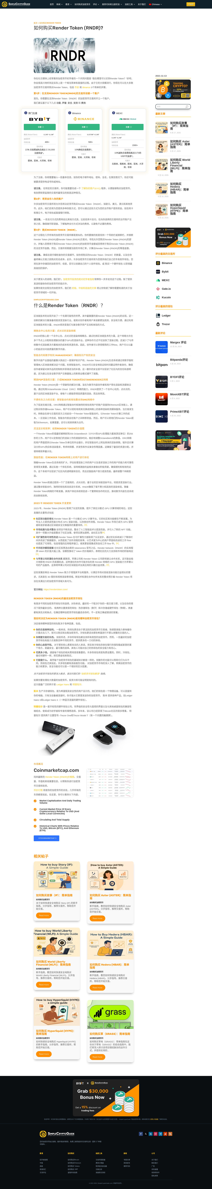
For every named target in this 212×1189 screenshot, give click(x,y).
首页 (52, 4)
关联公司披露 (154, 1119)
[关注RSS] (170, 1134)
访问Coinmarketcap (46, 838)
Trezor (166, 324)
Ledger (166, 315)
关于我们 (142, 4)
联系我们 (155, 1163)
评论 (95, 4)
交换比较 (99, 1169)
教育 (67, 4)
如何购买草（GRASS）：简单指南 (110, 1034)
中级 (41, 1163)
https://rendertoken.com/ (56, 589)
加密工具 (129, 4)
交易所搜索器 (100, 1160)
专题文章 (127, 1160)
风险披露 (155, 1169)
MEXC (166, 280)
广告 (153, 1166)
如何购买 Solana (74, 1166)
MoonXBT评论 (179, 394)
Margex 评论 (178, 342)
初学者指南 (44, 1160)
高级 (41, 1166)
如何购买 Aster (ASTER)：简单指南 (110, 897)
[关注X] (146, 1134)
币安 (77, 87)
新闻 (58, 4)
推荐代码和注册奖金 (111, 4)
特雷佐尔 (77, 684)
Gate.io (166, 288)
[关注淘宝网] (156, 1134)
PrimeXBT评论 (179, 411)
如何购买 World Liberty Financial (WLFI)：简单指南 (53, 963)
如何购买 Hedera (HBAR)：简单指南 (109, 966)
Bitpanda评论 (179, 359)
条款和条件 (155, 1172)
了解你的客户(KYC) (91, 188)
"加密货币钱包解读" (90, 674)
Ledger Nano (62, 684)
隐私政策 (155, 1176)
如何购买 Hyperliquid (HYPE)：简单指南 (56, 1032)
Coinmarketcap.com (56, 770)
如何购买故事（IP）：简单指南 (54, 895)
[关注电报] (160, 1134)
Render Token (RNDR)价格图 (59, 777)
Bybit (165, 271)
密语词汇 (43, 1169)
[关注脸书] (141, 1134)
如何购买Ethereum (74, 1163)
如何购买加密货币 (82, 4)
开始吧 (190, 4)
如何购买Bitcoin (73, 1160)
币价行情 (38, 790)
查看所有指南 (72, 1172)
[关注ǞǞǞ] (151, 1134)
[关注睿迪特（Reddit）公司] (165, 1134)
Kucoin (166, 297)
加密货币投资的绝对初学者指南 (78, 279)
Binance (86, 87)
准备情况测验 (100, 1172)
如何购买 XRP (73, 1169)
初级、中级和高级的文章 (84, 288)
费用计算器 (100, 1163)
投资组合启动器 (101, 1166)
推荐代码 (127, 1166)
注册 (40, 127)
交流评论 (43, 1172)
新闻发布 (127, 1163)
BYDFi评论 (177, 377)
